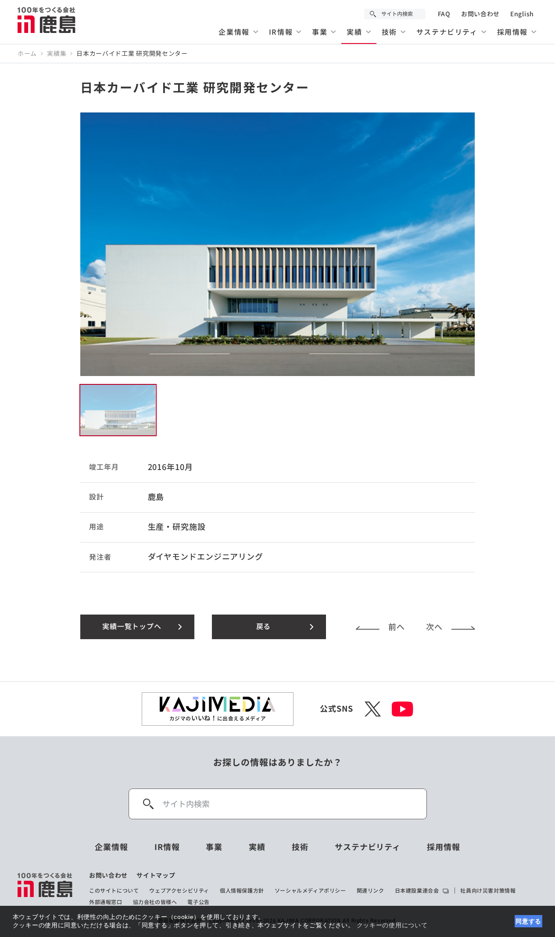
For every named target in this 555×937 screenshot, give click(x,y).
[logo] (45, 888)
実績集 (56, 54)
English (522, 14)
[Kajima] (47, 20)
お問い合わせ (480, 14)
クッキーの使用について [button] (392, 925)
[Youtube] (402, 709)
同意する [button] (528, 921)
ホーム (27, 54)
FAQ (444, 14)
